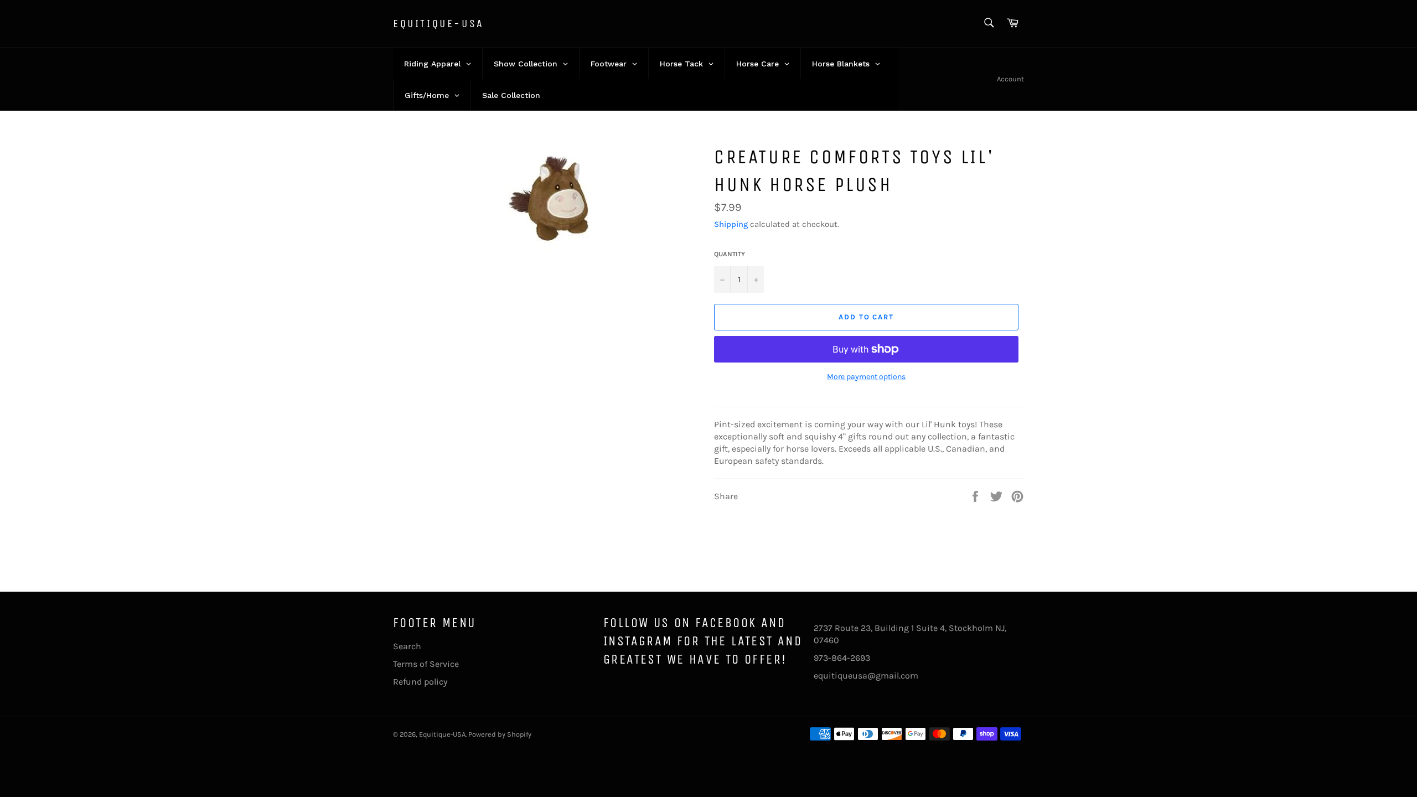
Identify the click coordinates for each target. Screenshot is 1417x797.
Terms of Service (426, 664)
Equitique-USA (438, 23)
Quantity (729, 254)
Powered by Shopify (499, 734)
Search (407, 646)
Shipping (731, 224)
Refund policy (420, 681)
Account (1010, 79)
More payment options (866, 376)
